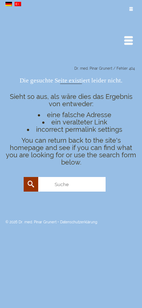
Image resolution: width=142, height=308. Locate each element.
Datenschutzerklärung (78, 222)
